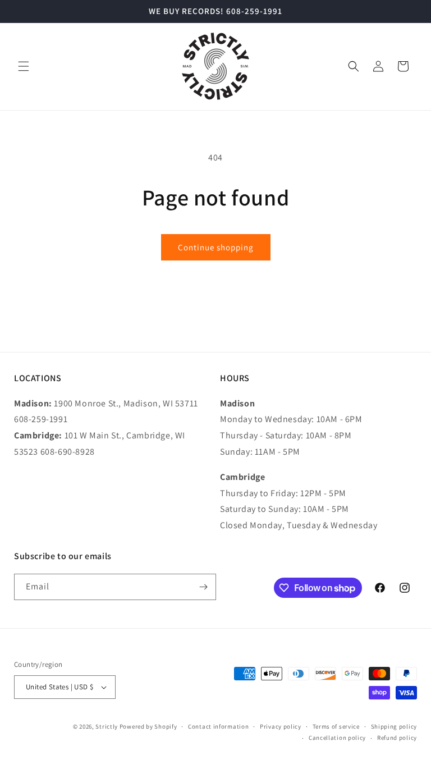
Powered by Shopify (148, 726)
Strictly (106, 726)
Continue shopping (216, 247)
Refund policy (397, 738)
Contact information (218, 726)
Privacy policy (280, 726)
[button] (23, 66)
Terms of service (336, 726)
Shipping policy (394, 726)
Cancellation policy (337, 738)
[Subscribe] (203, 587)
